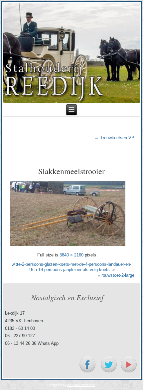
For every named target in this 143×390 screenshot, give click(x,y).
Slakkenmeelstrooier (71, 171)
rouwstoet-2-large (117, 275)
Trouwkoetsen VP (114, 137)
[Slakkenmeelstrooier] (67, 245)
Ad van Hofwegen (81, 385)
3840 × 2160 (71, 254)
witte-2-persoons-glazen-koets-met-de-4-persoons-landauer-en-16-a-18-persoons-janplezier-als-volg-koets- (71, 267)
